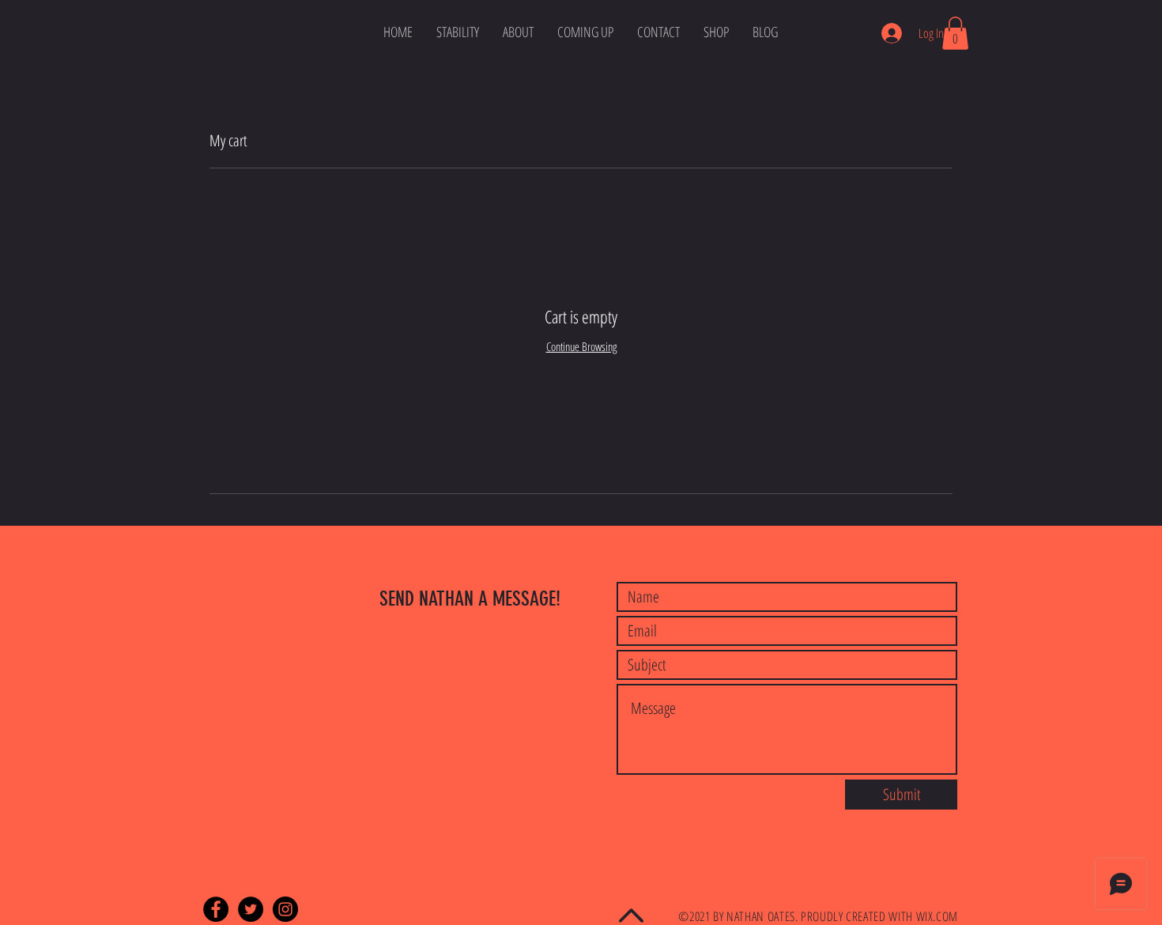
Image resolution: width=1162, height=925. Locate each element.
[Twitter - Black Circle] (250, 909)
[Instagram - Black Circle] (285, 909)
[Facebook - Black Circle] (215, 909)
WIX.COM (937, 916)
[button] (955, 33)
